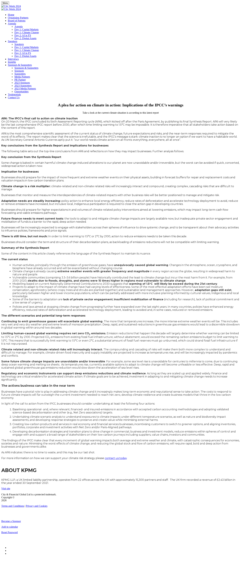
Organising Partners (18, 17)
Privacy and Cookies (36, 506)
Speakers (12, 41)
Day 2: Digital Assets (25, 38)
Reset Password (9, 532)
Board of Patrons (16, 20)
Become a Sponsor (11, 521)
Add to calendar (9, 526)
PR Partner (20, 79)
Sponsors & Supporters (20, 65)
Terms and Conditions (12, 506)
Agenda (12, 23)
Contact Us (14, 97)
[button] (5, 488)
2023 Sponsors (22, 82)
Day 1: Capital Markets (26, 29)
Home (11, 14)
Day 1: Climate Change (26, 32)
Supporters (20, 73)
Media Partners (22, 76)
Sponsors (19, 70)
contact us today (116, 458)
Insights (12, 62)
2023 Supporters (22, 85)
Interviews (13, 59)
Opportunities (21, 91)
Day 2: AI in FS (22, 35)
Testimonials (14, 94)
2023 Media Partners (25, 88)
